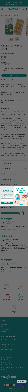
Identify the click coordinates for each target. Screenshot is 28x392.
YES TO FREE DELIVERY (7, 202)
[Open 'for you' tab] (22, 386)
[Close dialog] (27, 186)
